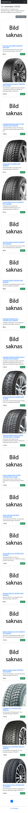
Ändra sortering (20, 16)
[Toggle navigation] (24, 2)
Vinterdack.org (6, 2)
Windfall (16, 808)
